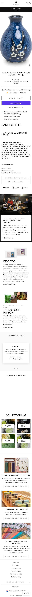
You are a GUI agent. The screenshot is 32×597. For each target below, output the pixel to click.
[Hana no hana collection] (16, 465)
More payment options (16, 108)
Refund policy (16, 577)
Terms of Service (16, 574)
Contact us (16, 565)
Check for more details (16, 486)
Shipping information (16, 178)
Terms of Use (16, 568)
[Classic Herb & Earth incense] (16, 531)
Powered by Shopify (16, 595)
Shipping (16, 81)
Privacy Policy (16, 571)
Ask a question (16, 182)
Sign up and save (15, 582)
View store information (11, 119)
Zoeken (16, 562)
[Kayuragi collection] (16, 499)
